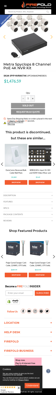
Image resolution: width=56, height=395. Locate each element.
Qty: (28, 93)
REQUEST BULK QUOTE (28, 111)
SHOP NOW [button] (16, 182)
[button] (2, 164)
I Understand (32, 385)
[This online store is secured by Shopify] (13, 301)
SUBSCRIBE (42, 293)
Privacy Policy (23, 380)
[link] (16, 164)
